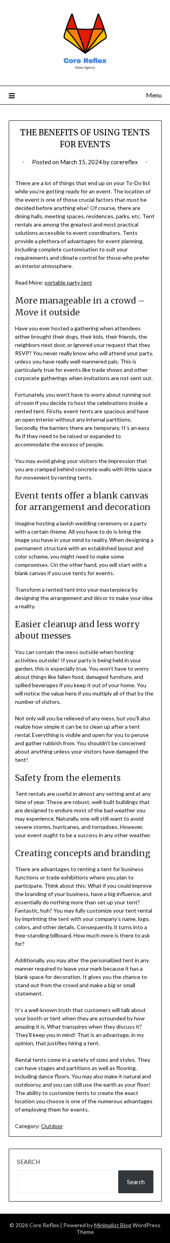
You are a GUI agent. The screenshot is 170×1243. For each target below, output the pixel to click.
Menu (154, 95)
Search (28, 1161)
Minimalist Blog (112, 1225)
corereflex (124, 161)
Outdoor (52, 1126)
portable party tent (68, 282)
